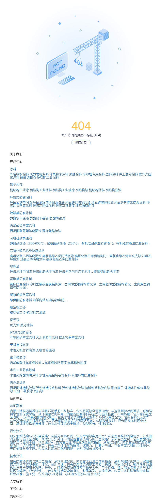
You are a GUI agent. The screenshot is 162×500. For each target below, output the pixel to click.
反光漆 (14, 319)
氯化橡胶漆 (18, 357)
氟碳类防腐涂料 (21, 279)
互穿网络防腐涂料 (22, 337)
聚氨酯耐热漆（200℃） (64, 243)
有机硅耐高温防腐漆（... (98, 243)
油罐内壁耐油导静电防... (50, 300)
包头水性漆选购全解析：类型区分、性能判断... (80, 423)
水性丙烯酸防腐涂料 (24, 375)
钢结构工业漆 (19, 190)
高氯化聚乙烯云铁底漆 (125, 256)
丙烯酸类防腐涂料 (22, 225)
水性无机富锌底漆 (22, 350)
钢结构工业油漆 (64, 190)
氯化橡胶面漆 (77, 362)
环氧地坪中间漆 (21, 271)
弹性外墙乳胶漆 (73, 388)
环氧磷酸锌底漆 (102, 202)
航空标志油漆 (35, 312)
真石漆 (38, 391)
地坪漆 (14, 266)
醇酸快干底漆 (19, 218)
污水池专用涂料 (47, 337)
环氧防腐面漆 (84, 205)
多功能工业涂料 (48, 177)
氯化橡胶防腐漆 (56, 362)
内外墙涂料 (18, 382)
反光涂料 (26, 325)
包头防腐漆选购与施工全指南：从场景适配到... (42, 461)
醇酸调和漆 (28, 177)
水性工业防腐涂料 (22, 370)
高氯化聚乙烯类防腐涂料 (27, 250)
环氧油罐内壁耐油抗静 (48, 202)
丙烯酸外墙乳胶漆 (22, 388)
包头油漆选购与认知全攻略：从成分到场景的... (42, 436)
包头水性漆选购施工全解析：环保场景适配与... (90, 417)
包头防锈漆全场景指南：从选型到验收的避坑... (109, 411)
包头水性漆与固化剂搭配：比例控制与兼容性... (71, 448)
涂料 (13, 169)
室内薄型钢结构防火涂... (81, 284)
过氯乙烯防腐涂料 (32, 259)
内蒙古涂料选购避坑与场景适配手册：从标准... (42, 411)
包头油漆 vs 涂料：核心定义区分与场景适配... (70, 474)
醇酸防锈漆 (57, 218)
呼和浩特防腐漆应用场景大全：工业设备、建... (90, 467)
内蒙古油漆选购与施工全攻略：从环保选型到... (99, 439)
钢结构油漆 (113, 190)
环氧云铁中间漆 (21, 202)
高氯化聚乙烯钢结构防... (92, 256)
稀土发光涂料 (128, 174)
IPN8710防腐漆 (21, 332)
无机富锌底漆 (19, 345)
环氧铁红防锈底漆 (77, 202)
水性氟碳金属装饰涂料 (55, 375)
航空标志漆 (18, 307)
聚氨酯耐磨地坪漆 (106, 271)
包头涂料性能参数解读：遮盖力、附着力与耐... (80, 445)
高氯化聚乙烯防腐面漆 (25, 256)
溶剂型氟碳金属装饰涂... (47, 284)
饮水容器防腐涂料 (71, 337)
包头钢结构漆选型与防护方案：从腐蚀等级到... (84, 420)
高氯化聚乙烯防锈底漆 (58, 256)
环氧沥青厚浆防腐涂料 (130, 202)
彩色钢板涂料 (19, 174)
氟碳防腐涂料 (19, 284)
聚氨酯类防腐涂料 (22, 294)
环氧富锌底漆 (65, 205)
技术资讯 (16, 456)
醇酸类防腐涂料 (21, 213)
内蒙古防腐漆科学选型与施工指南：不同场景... (99, 414)
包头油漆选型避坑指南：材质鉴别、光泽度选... (80, 471)
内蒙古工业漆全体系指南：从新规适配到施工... (109, 461)
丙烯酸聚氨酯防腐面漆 (25, 231)
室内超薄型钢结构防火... (116, 284)
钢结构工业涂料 (41, 190)
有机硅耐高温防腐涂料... (133, 243)
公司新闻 (16, 405)
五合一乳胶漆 (23, 391)
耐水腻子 (117, 388)
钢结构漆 (16, 184)
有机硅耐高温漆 (21, 238)
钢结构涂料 (97, 190)
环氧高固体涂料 (44, 205)
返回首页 (81, 142)
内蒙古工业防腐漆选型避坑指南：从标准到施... (89, 442)
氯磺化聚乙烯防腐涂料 (62, 259)
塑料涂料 (111, 174)
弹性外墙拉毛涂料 (48, 388)
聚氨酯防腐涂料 (21, 300)
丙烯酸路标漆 (51, 231)
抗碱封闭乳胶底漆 (97, 388)
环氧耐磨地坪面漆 (45, 271)
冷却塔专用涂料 (94, 174)
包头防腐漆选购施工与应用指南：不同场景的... (99, 464)
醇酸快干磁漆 (39, 218)
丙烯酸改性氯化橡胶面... (27, 362)
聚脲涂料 (75, 174)
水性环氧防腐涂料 (84, 375)
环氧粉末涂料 (58, 174)
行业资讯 (16, 431)
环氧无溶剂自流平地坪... (76, 271)
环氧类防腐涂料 (21, 197)
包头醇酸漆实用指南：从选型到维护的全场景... (109, 436)
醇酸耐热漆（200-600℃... (28, 243)
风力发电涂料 (39, 174)
